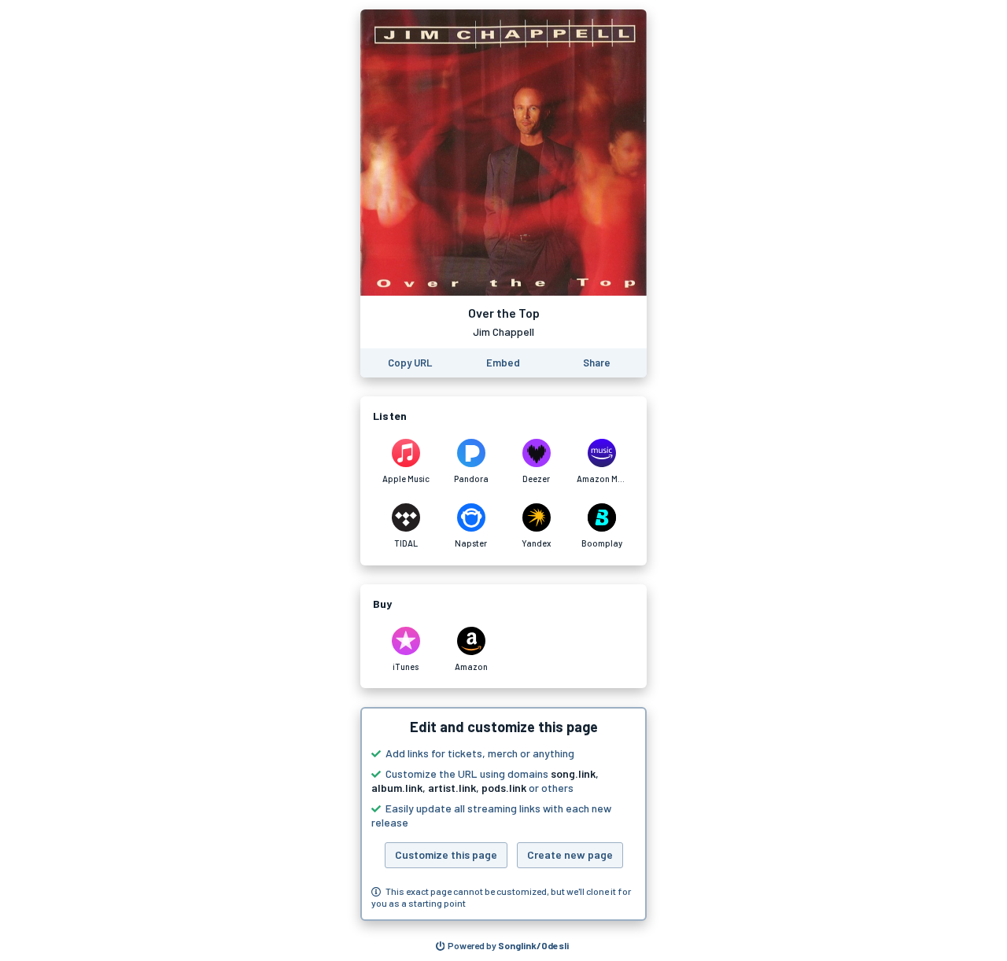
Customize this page (446, 854)
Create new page (570, 854)
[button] (503, 814)
